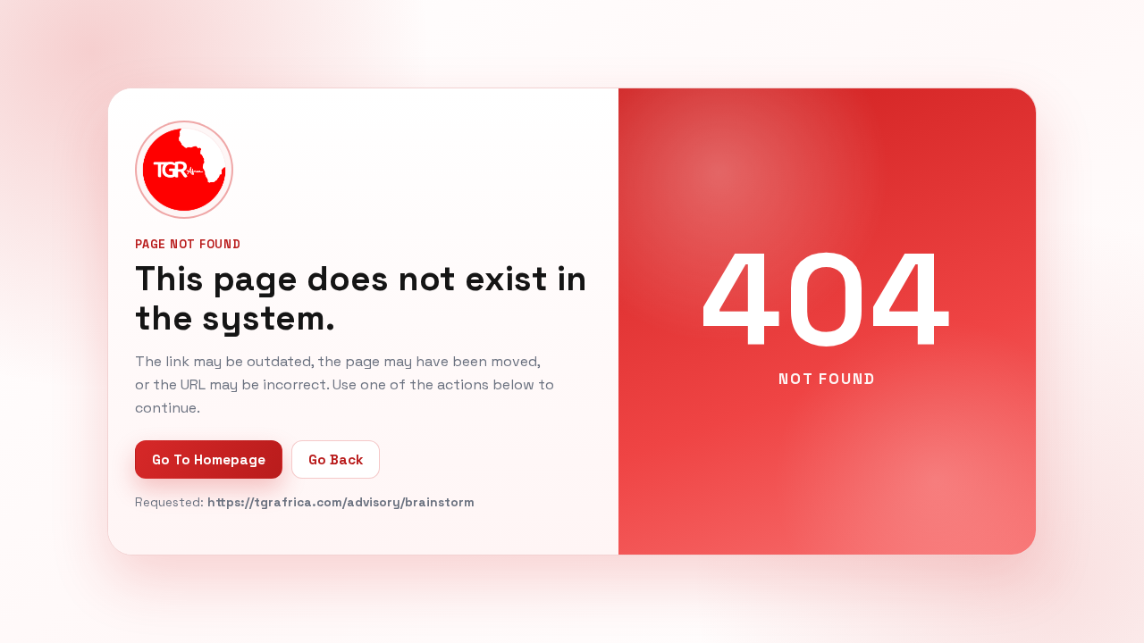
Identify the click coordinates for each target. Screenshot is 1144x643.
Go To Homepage (208, 459)
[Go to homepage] (184, 170)
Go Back (335, 459)
